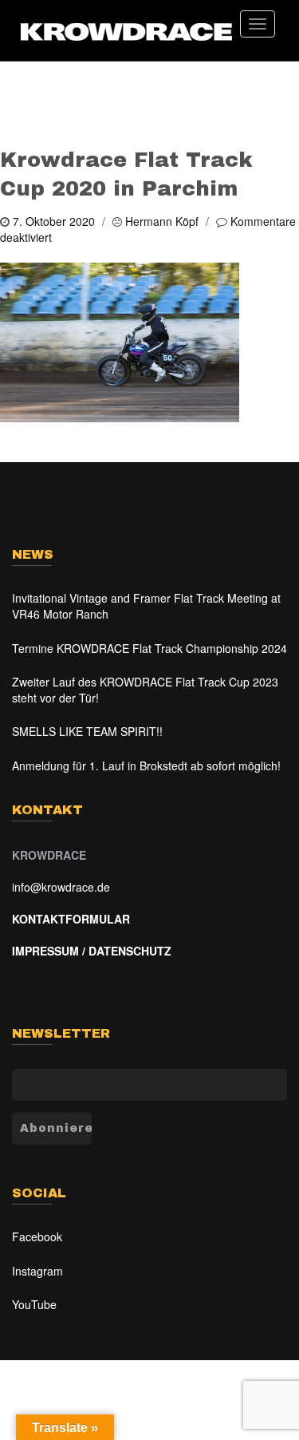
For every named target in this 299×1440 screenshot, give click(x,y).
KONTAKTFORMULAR (71, 919)
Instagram (37, 1271)
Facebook (37, 1236)
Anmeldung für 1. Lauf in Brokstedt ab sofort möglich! (146, 765)
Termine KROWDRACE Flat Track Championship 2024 (149, 648)
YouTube (34, 1304)
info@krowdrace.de (61, 887)
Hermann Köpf (162, 221)
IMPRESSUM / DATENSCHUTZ (91, 951)
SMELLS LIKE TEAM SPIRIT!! (87, 731)
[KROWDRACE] (126, 30)
